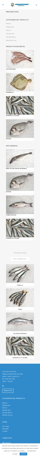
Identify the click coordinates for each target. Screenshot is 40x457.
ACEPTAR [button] (23, 454)
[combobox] (20, 259)
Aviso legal (5, 426)
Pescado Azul (10, 33)
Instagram (7, 442)
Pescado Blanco (11, 37)
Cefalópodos (10, 27)
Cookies (4, 431)
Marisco (8, 30)
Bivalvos (8, 23)
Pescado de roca (11, 40)
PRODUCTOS (8, 390)
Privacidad (5, 428)
